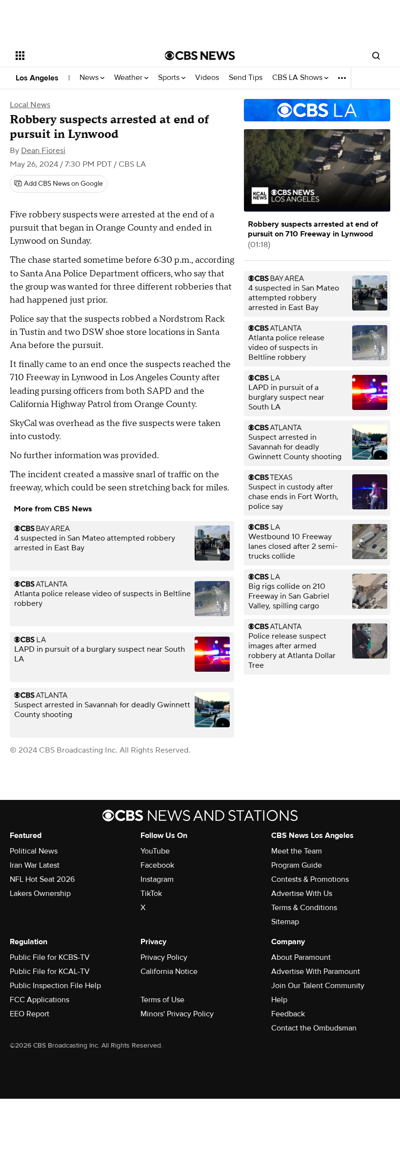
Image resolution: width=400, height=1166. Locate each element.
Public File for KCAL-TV (50, 971)
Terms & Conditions (304, 908)
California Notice (169, 971)
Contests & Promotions (310, 879)
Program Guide (296, 865)
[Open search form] (376, 55)
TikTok (151, 893)
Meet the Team (296, 851)
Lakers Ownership (40, 893)
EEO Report (29, 1014)
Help (279, 1000)
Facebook (157, 865)
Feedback (288, 1014)
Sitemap (285, 922)
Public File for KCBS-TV (50, 957)
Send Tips (245, 77)
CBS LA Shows (298, 77)
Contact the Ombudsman (314, 1028)
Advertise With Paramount (315, 971)
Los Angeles (37, 78)
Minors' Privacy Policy (177, 1014)
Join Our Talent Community (317, 986)
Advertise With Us (301, 893)
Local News (30, 105)
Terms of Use (162, 1000)
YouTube (155, 851)
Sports (169, 77)
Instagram (157, 879)
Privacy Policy (163, 957)
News (90, 77)
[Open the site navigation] (77, 55)
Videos (207, 77)
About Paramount (301, 957)
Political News (34, 851)
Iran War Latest (35, 865)
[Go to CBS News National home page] (200, 55)
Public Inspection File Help (55, 986)
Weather (129, 77)
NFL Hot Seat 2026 (42, 879)
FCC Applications (39, 1000)
